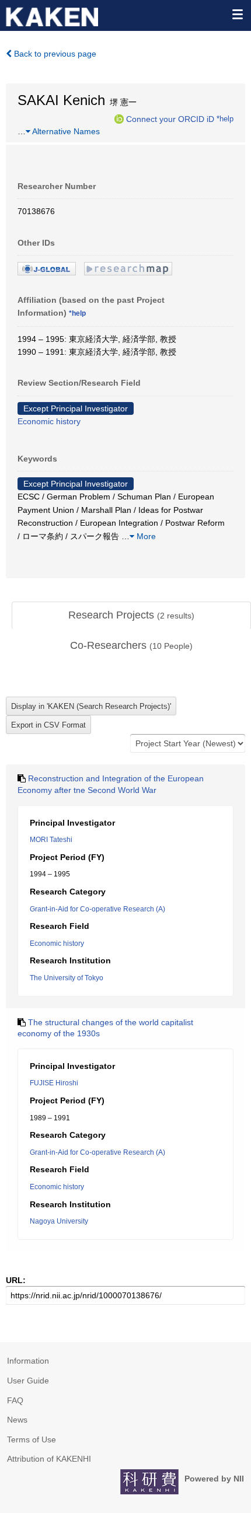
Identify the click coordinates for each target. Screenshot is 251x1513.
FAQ (15, 1400)
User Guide (28, 1380)
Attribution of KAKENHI (49, 1458)
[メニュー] (237, 14)
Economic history (49, 421)
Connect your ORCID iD (170, 118)
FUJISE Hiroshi (54, 1083)
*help (225, 118)
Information (28, 1360)
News (17, 1419)
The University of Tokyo (66, 978)
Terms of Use (31, 1439)
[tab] (131, 616)
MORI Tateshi (51, 840)
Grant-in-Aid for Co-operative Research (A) (97, 909)
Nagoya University (59, 1221)
